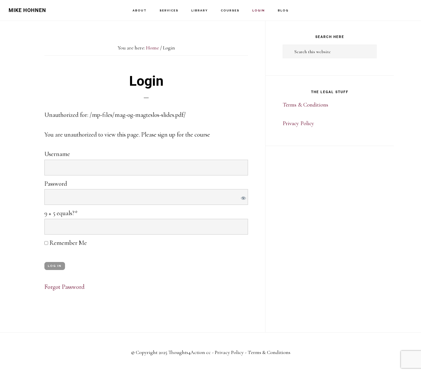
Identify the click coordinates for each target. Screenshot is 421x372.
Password (55, 183)
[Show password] (242, 197)
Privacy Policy (298, 123)
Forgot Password (64, 287)
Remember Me (67, 243)
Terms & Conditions (305, 104)
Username (57, 154)
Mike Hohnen (27, 10)
